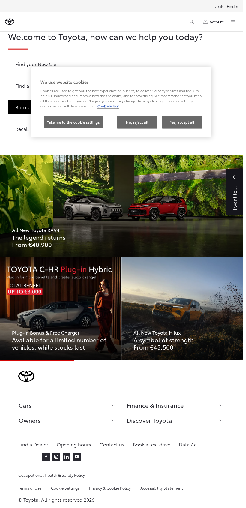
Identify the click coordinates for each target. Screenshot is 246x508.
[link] (121, 206)
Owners (30, 420)
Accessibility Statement (161, 488)
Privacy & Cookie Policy (110, 488)
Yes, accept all (182, 121)
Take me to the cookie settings (73, 121)
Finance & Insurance (155, 405)
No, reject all (137, 121)
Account (217, 21)
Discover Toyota (149, 420)
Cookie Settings (65, 488)
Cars (25, 405)
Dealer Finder (226, 6)
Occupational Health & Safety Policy (51, 475)
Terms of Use (29, 488)
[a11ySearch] (192, 21)
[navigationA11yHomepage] (9, 21)
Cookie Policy (108, 105)
